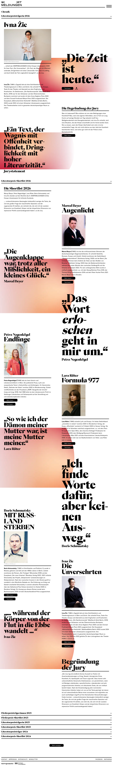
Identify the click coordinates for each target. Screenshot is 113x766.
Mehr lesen (68, 135)
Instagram (108, 759)
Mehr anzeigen (56, 745)
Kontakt (4, 759)
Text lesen (67, 88)
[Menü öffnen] (109, 6)
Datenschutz (22, 759)
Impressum (13, 759)
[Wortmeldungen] (56, 3)
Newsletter (33, 759)
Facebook (99, 759)
